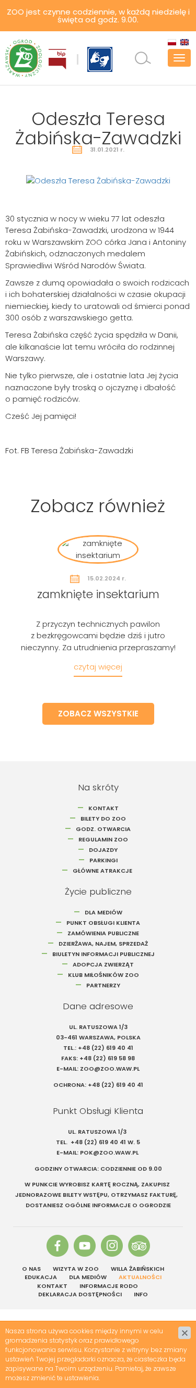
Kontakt (103, 808)
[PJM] (100, 59)
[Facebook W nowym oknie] (57, 1246)
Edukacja (41, 1277)
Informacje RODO (108, 1286)
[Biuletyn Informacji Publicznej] (57, 59)
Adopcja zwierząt (103, 964)
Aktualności (140, 1277)
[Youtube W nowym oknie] (85, 1246)
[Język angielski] (184, 42)
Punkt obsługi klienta (103, 923)
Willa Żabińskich (137, 1269)
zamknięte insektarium (98, 594)
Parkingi (103, 860)
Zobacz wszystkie (98, 713)
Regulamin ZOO (103, 839)
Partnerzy (103, 985)
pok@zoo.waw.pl (110, 1152)
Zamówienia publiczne (103, 933)
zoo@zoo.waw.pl (110, 1068)
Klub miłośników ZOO (103, 975)
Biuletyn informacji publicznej (103, 954)
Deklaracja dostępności (80, 1294)
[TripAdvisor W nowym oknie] (139, 1246)
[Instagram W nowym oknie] (112, 1246)
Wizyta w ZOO (76, 1269)
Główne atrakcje (103, 870)
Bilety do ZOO (103, 818)
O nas (31, 1269)
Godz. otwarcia (103, 829)
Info (141, 1294)
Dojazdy (103, 850)
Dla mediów (103, 912)
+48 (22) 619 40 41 (105, 1048)
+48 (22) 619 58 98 (107, 1058)
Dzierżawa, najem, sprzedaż (103, 943)
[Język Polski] (172, 42)
